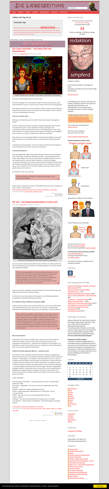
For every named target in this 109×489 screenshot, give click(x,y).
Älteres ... (70, 421)
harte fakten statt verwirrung (77, 462)
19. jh (24, 191)
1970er (24, 27)
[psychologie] (68, 404)
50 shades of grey (51, 30)
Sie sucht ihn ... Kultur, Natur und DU (78, 299)
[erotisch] (68, 396)
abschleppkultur (57, 27)
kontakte (35, 12)
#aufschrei (37, 32)
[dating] (68, 392)
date (70, 390)
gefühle (28, 12)
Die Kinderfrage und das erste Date (78, 305)
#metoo (40, 32)
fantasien (72, 398)
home (14, 12)
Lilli (80, 176)
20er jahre (28, 27)
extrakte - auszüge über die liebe (78, 459)
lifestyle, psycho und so (76, 466)
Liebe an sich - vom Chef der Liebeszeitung (39, 189)
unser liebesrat (73, 476)
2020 (47, 30)
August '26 (80, 379)
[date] (68, 390)
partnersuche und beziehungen (28, 406)
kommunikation (44, 12)
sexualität (30, 32)
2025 (26, 27)
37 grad (38, 27)
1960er (47, 32)
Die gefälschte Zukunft (74, 311)
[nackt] (68, 402)
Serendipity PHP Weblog (75, 431)
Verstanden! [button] (100, 486)
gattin (19, 32)
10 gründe (42, 32)
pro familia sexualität (79, 246)
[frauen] (68, 400)
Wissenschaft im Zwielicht (76, 478)
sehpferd (20, 12)
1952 (22, 27)
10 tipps (54, 32)
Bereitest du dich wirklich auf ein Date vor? (80, 293)
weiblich (34, 32)
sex (27, 32)
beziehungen (15, 27)
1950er (45, 32)
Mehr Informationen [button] (53, 486)
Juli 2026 (70, 416)
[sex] (68, 406)
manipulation (25, 30)
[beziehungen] (68, 388)
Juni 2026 (70, 418)
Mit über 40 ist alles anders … (76, 301)
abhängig (56, 30)
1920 (46, 30)
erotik (70, 394)
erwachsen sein (19, 30)
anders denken (73, 449)
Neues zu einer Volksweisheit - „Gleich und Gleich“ (82, 295)
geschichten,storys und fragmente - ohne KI (81, 461)
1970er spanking (50, 32)
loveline (83, 244)
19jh (55, 32)
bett (60, 32)
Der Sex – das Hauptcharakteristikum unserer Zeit (34, 202)
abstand (59, 30)
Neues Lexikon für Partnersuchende (78, 136)
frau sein (15, 32)
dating (71, 392)
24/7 (30, 27)
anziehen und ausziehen (76, 451)
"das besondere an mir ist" (37, 30)
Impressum (54, 12)
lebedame (23, 32)
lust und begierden (16, 406)
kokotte (21, 32)
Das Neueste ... (72, 419)
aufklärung (58, 32)
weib (32, 32)
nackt (70, 402)
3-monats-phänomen (34, 27)
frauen (17, 32)
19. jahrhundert (43, 30)
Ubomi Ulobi (23, 204)
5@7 (54, 30)
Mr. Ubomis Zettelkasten (76, 470)
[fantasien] (68, 398)
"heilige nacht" (19, 27)
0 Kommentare (53, 189)
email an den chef (73, 94)
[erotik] (68, 394)
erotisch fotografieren (75, 457)
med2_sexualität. (91, 248)
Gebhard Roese (24, 54)
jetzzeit (23, 30)
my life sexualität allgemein (75, 253)
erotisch (32, 30)
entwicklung (15, 30)
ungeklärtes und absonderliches (78, 474)
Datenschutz (63, 12)
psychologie (29, 30)
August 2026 (71, 414)
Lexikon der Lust (72, 127)
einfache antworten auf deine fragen (20, 189)
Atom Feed (72, 276)
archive (71, 453)
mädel (26, 32)
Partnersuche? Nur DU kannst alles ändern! (80, 303)
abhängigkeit (48, 27)
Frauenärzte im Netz (73, 257)
